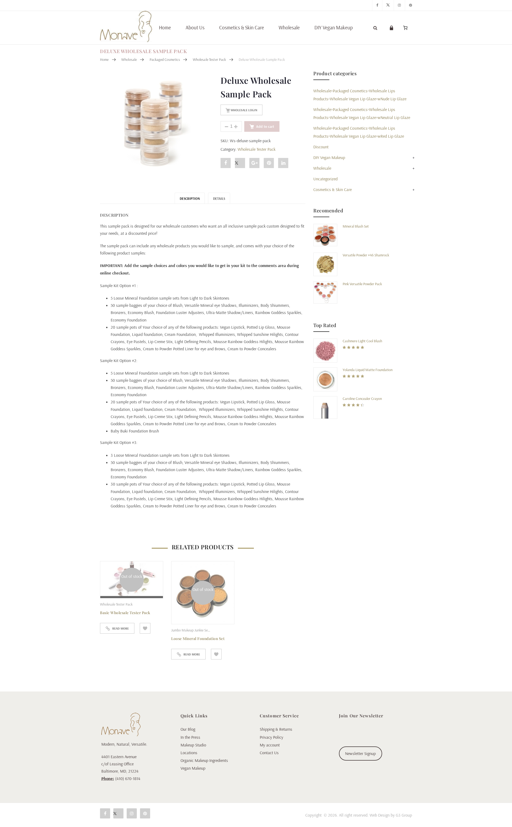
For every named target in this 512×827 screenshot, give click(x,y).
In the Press (190, 737)
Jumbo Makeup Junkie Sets (191, 630)
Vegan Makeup (193, 768)
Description (190, 198)
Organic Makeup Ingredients (204, 760)
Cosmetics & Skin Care (241, 27)
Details (219, 198)
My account (270, 745)
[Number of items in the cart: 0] (405, 27)
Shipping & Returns (276, 729)
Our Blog (188, 729)
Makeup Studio (193, 745)
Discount (321, 146)
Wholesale (289, 27)
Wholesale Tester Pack (209, 59)
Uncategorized (325, 178)
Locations (189, 752)
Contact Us (269, 752)
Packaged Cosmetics (165, 59)
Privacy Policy (271, 737)
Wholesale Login (243, 110)
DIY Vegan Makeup (333, 27)
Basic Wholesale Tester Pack (125, 612)
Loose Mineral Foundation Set (198, 638)
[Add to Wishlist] (145, 628)
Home (165, 27)
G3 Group (404, 815)
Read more (120, 628)
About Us (195, 27)
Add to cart (265, 126)
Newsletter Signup (360, 753)
